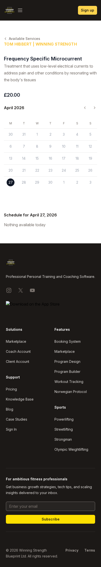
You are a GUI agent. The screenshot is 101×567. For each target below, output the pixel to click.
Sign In (11, 429)
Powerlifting (64, 419)
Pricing (11, 389)
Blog (9, 409)
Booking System (67, 341)
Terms (89, 550)
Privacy (71, 550)
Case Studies (16, 419)
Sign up (87, 10)
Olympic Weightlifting (71, 449)
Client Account (17, 361)
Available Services (24, 38)
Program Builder (67, 371)
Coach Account (18, 351)
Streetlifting (63, 429)
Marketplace (16, 341)
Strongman (63, 439)
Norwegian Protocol (70, 392)
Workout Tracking (68, 381)
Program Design (67, 361)
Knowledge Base (20, 399)
